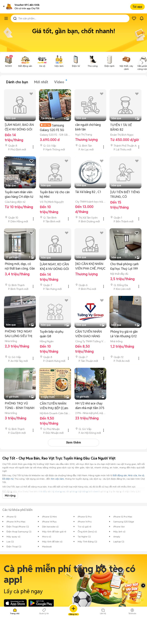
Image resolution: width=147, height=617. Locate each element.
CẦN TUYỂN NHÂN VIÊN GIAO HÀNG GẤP (88, 334)
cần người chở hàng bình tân (88, 127)
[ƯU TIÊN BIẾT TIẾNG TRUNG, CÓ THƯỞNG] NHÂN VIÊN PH (125, 194)
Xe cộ (141, 475)
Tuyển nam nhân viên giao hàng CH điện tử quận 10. (19, 194)
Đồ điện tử (7, 478)
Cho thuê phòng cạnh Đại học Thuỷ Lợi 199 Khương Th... (124, 266)
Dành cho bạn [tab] (17, 82)
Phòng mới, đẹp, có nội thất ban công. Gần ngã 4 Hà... (20, 266)
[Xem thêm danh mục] (142, 63)
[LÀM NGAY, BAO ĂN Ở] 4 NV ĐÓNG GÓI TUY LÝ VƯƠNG (19, 127)
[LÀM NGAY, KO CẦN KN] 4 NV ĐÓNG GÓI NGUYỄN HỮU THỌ (54, 266)
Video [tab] (59, 82)
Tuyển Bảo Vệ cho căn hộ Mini (55, 194)
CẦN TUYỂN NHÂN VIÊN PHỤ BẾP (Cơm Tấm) (54, 406)
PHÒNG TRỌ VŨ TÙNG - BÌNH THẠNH (19, 405)
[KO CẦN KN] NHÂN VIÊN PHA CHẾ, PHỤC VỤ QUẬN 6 (90, 266)
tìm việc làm (57, 478)
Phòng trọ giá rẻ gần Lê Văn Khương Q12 (124, 334)
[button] (3, 7)
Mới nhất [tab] (41, 82)
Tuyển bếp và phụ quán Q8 (51, 334)
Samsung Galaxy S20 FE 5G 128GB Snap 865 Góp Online (54, 127)
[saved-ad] (134, 18)
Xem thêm (73, 442)
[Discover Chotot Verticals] (6, 18)
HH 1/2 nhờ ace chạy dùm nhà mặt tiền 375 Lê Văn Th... (89, 405)
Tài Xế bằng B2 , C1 (88, 192)
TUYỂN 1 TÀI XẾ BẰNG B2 (121, 127)
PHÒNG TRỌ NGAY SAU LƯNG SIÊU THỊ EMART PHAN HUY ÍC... (18, 333)
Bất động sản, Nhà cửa (125, 475)
